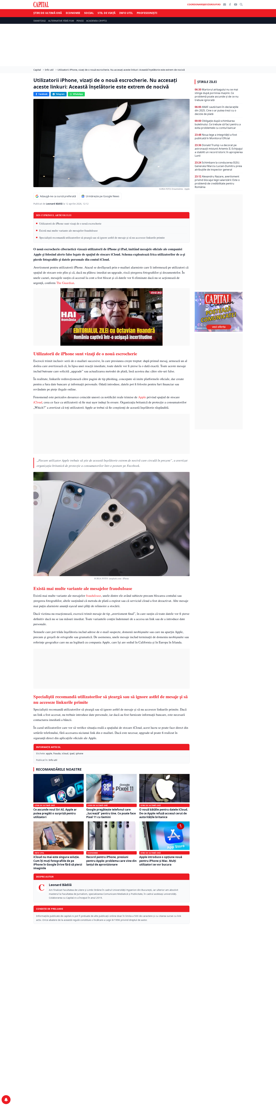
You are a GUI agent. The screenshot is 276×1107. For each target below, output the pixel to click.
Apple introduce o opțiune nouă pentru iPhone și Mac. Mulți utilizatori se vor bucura (160, 860)
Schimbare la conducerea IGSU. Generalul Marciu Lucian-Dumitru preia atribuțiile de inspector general (218, 166)
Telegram (60, 94)
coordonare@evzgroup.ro (204, 4)
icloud (65, 753)
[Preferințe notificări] (6, 1099)
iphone (79, 753)
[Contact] (224, 4)
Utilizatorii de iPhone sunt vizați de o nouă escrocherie (70, 223)
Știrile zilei (207, 82)
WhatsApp (78, 94)
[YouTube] (235, 4)
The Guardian (65, 283)
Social (89, 13)
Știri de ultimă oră (47, 13)
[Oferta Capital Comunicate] (219, 312)
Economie (73, 13)
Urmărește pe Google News (102, 196)
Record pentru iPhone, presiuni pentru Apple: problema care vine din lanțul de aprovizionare (111, 860)
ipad (72, 753)
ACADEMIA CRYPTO (96, 20)
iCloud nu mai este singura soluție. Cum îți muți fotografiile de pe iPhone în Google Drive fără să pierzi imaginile (57, 862)
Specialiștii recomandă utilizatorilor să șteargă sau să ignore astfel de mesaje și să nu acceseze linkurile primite (102, 237)
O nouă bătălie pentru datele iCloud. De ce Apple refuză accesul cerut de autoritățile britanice (163, 813)
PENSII (80, 20)
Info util (126, 13)
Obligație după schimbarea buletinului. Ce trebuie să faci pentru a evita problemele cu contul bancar (218, 124)
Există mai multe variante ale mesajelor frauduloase (68, 230)
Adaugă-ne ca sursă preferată (58, 196)
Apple (142, 397)
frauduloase (93, 595)
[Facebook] (230, 4)
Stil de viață (106, 13)
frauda (57, 753)
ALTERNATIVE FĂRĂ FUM (61, 20)
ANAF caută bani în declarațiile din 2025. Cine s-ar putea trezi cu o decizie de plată (216, 110)
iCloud (37, 402)
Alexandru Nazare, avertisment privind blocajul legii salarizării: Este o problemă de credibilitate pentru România (217, 182)
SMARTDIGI (39, 20)
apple (49, 753)
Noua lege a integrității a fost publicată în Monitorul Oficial (216, 136)
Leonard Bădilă (54, 203)
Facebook (42, 94)
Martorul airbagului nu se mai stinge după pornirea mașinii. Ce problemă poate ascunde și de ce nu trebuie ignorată (216, 95)
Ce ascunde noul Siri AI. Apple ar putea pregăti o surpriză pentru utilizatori (55, 813)
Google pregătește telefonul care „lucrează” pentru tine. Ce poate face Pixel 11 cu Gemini (111, 813)
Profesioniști (147, 13)
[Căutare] (241, 4)
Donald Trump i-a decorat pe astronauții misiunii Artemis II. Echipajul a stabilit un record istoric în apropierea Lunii (219, 150)
